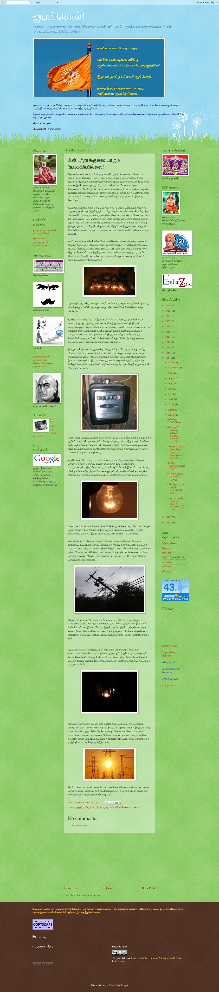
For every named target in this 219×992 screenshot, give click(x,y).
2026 (168, 305)
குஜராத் (79, 807)
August (172, 378)
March (171, 404)
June (170, 388)
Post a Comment (80, 825)
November (173, 367)
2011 (168, 522)
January (172, 414)
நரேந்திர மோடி (169, 685)
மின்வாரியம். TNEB (128, 807)
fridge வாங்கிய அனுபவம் (169, 654)
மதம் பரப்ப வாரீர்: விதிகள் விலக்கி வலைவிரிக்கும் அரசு (176, 503)
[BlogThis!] (110, 803)
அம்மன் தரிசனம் (170, 543)
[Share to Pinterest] (119, 803)
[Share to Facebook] (116, 803)
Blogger (124, 985)
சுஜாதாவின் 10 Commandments (41, 244)
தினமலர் (166, 548)
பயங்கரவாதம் (40, 359)
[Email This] (106, 803)
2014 (168, 352)
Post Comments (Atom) (88, 895)
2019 (168, 326)
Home (110, 888)
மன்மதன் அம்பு (169, 662)
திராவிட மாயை (40, 366)
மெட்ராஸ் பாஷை (169, 645)
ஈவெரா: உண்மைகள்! (43, 363)
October (172, 372)
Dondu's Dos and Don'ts (173, 557)
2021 (168, 321)
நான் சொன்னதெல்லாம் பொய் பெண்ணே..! (44, 232)
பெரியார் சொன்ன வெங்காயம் (170, 670)
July (170, 383)
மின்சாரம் (113, 807)
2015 (168, 347)
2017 (168, 336)
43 (169, 587)
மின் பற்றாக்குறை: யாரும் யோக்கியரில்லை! (176, 489)
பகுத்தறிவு (167, 561)
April (171, 399)
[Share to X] (113, 803)
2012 (168, 517)
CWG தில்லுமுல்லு (170, 678)
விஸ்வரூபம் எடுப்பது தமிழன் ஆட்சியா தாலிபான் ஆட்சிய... (173, 434)
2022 (168, 316)
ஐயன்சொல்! (59, 16)
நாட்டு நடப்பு (89, 807)
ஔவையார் (39, 238)
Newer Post (71, 888)
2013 (168, 358)
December (173, 362)
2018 (168, 331)
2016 (168, 342)
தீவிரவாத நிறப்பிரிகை (174, 421)
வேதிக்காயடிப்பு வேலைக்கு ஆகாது (175, 476)
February (173, 409)
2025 (168, 310)
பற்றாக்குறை (102, 807)
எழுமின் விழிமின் (41, 356)
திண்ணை (167, 566)
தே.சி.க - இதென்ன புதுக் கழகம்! (176, 465)
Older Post (148, 888)
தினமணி (166, 552)
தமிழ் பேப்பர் (167, 571)
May (170, 393)
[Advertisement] (109, 859)
